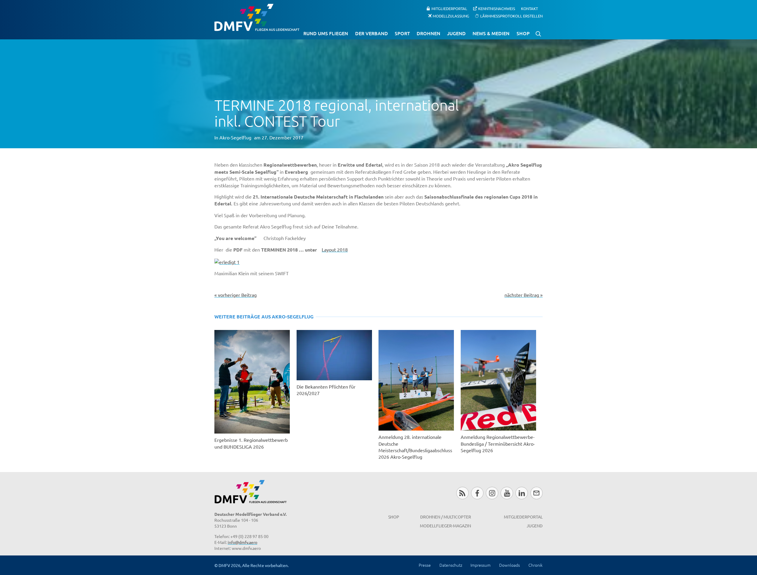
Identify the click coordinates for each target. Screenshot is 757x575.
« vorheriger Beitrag (235, 295)
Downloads (509, 565)
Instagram (492, 493)
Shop (523, 33)
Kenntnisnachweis (496, 8)
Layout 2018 (335, 249)
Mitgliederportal (449, 8)
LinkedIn (521, 493)
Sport (402, 33)
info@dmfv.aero (242, 542)
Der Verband (371, 33)
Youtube (507, 493)
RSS (462, 493)
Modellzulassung (451, 15)
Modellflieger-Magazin (445, 525)
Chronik (535, 565)
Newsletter (536, 493)
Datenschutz (450, 565)
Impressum (480, 565)
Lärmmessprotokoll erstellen (511, 15)
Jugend (456, 33)
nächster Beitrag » (523, 295)
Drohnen (428, 33)
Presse (425, 565)
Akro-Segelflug (235, 137)
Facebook (477, 493)
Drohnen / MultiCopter (445, 516)
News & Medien (491, 33)
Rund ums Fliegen (325, 33)
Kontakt (529, 8)
